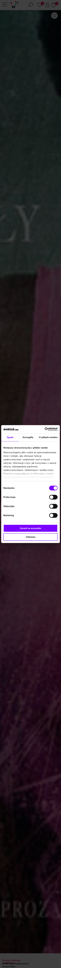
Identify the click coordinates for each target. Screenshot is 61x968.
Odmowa (30, 537)
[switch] (53, 497)
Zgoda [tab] (10, 437)
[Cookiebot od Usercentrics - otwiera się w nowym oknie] (45, 429)
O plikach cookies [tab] (48, 437)
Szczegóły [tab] (28, 437)
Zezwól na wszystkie (30, 528)
